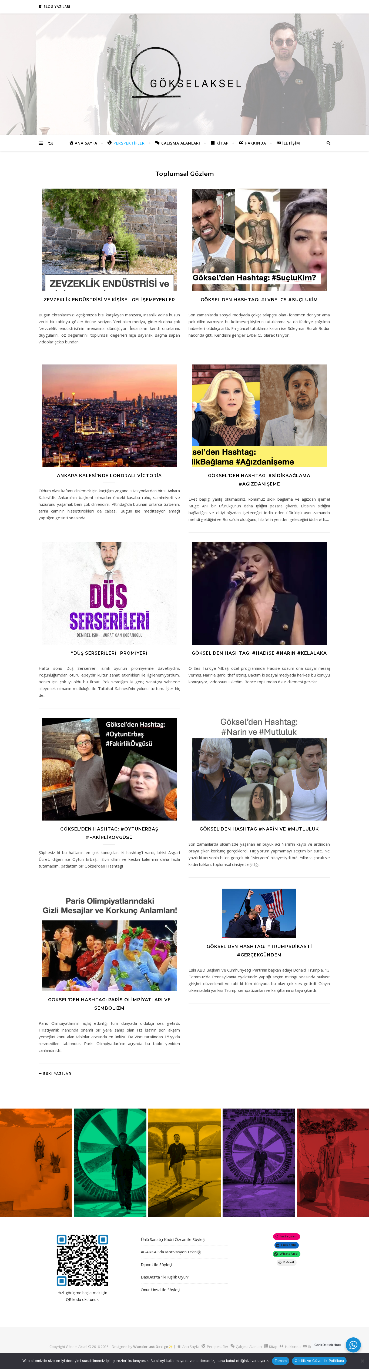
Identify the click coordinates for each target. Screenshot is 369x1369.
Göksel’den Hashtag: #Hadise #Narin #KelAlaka (259, 653)
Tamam (281, 1360)
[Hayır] (362, 1361)
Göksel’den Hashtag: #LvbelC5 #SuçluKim (259, 299)
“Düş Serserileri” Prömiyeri (109, 653)
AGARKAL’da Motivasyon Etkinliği (171, 1251)
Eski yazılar (56, 1074)
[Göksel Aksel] (184, 73)
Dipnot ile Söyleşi (156, 1264)
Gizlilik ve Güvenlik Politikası (319, 1360)
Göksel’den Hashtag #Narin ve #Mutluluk (259, 829)
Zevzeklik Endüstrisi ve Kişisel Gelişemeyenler (109, 299)
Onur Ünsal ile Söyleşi (160, 1289)
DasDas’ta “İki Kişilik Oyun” (165, 1277)
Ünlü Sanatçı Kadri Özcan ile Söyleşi (173, 1239)
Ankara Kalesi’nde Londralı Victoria (109, 475)
